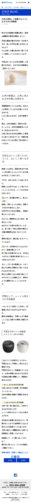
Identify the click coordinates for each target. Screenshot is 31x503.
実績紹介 (8, 494)
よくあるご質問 (23, 494)
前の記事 (10, 460)
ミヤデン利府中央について (14, 492)
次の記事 (23, 460)
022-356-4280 (17, 485)
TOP (5, 492)
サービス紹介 (24, 492)
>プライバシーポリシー (15, 500)
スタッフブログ (14, 494)
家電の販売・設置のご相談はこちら (15, 452)
